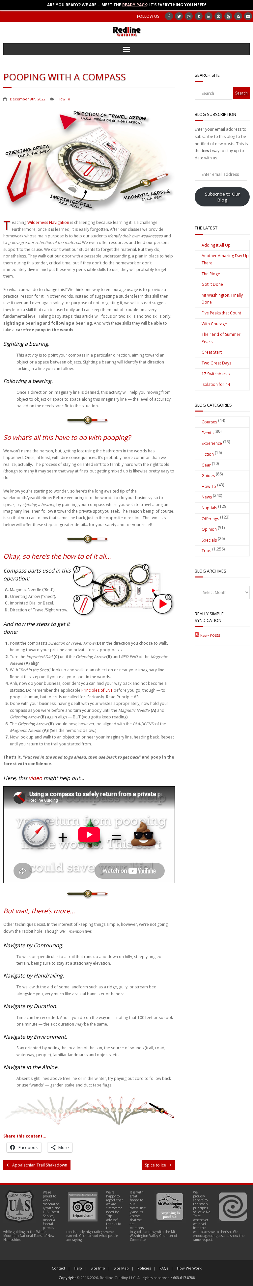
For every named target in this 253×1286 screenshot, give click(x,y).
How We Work (189, 1268)
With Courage (214, 324)
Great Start (212, 352)
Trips (206, 550)
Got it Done (212, 284)
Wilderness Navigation (48, 222)
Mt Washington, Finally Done (222, 298)
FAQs (163, 1268)
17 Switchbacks (216, 374)
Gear (206, 465)
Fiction (208, 454)
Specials (209, 540)
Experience (212, 443)
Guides (208, 475)
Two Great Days (216, 363)
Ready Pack (134, 5)
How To (64, 98)
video (35, 778)
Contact (58, 1268)
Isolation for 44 (216, 384)
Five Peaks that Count (221, 313)
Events (207, 433)
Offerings (210, 519)
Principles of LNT (97, 690)
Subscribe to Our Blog (222, 197)
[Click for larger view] (123, 590)
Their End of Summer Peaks (221, 338)
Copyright (67, 1277)
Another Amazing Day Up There (225, 259)
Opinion (209, 529)
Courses (209, 422)
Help (78, 1268)
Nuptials (209, 508)
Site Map (121, 1268)
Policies (144, 1268)
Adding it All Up (216, 245)
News (207, 497)
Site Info (98, 1268)
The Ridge (211, 274)
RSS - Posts (209, 635)
